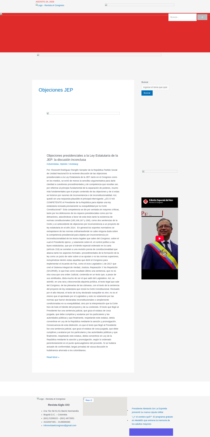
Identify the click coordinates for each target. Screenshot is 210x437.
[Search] (202, 17)
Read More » (53, 356)
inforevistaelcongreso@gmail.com (60, 425)
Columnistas (53, 164)
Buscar (144, 82)
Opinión (63, 164)
